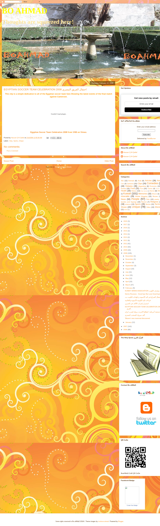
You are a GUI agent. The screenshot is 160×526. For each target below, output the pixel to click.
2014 (125, 234)
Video (148, 207)
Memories (142, 194)
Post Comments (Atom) (63, 167)
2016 (125, 228)
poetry (156, 199)
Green (157, 188)
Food (132, 188)
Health (124, 191)
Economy (153, 186)
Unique (21, 141)
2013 (125, 237)
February (129, 288)
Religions (154, 202)
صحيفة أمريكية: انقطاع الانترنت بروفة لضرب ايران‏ (142, 312)
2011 (125, 243)
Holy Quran (144, 191)
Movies (155, 196)
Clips (11, 141)
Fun (141, 188)
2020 (125, 221)
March (128, 285)
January (128, 322)
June (127, 275)
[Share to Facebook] (58, 138)
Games (150, 188)
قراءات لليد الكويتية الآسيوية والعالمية (138, 300)
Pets (148, 199)
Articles (148, 180)
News (123, 199)
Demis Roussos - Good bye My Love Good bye (142, 294)
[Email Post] (47, 138)
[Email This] (51, 138)
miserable (125, 196)
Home (59, 161)
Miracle (154, 194)
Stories (148, 204)
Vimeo (83, 132)
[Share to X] (56, 138)
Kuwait (127, 193)
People (135, 199)
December (129, 256)
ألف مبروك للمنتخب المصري (135, 315)
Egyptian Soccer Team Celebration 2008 (48, 132)
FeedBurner (151, 138)
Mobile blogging (141, 196)
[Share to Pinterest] (60, 138)
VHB (75, 132)
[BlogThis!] (54, 138)
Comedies (152, 183)
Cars (122, 184)
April (127, 281)
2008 (125, 253)
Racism (144, 202)
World (126, 209)
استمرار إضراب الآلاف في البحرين (137, 303)
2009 (125, 250)
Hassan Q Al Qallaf (130, 152)
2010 (125, 247)
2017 (125, 224)
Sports (15, 141)
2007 (125, 326)
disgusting (142, 186)
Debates (129, 186)
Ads (122, 181)
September (129, 266)
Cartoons (130, 184)
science (128, 204)
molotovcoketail (103, 521)
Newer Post (8, 161)
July (127, 272)
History (133, 191)
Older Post (109, 161)
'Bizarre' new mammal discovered (137, 318)
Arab (139, 181)
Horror (152, 191)
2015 (125, 231)
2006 (125, 329)
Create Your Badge (132, 505)
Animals (131, 181)
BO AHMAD (24, 10)
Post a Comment (12, 151)
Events (123, 188)
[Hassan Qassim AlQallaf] (132, 503)
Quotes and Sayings (129, 202)
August (128, 269)
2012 (125, 240)
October (128, 262)
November (129, 259)
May (127, 278)
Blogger (120, 521)
